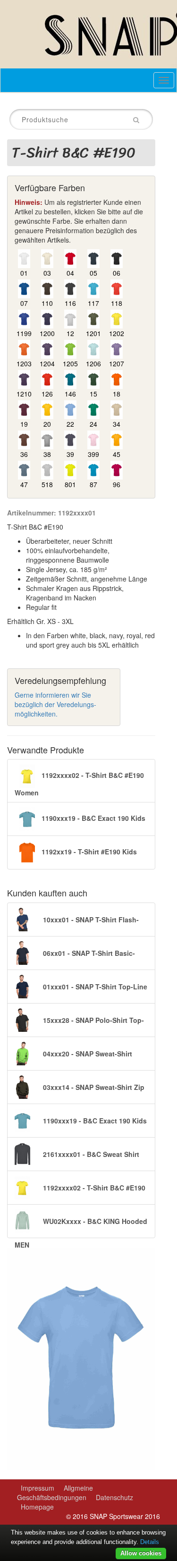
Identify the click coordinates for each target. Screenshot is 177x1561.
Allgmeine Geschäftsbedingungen (55, 1492)
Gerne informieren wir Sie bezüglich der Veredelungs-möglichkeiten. (55, 704)
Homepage (37, 1506)
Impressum (37, 1488)
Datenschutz (114, 1497)
